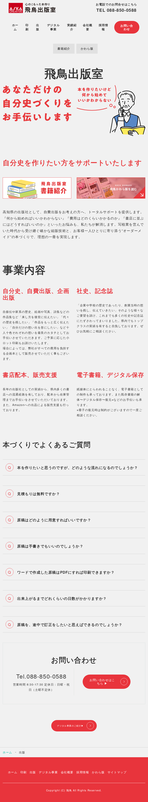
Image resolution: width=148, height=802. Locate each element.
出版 (37, 27)
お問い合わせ (126, 27)
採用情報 (103, 27)
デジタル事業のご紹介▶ (70, 725)
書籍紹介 (63, 48)
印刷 (27, 27)
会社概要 (87, 27)
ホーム (15, 27)
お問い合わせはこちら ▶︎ (102, 681)
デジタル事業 (53, 27)
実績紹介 (72, 27)
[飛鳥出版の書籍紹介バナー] (37, 197)
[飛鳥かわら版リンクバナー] (111, 197)
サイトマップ (117, 772)
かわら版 (87, 48)
